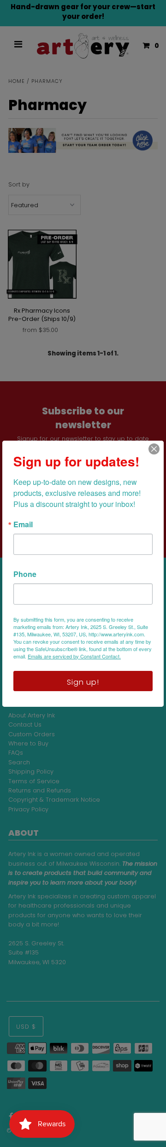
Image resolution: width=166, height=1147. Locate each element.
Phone (24, 574)
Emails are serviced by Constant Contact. (74, 656)
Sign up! (83, 682)
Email (23, 524)
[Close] (154, 448)
